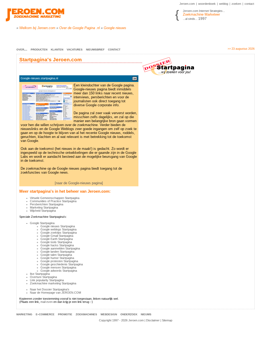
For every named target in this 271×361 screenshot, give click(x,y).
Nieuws (146, 314)
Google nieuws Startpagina (57, 226)
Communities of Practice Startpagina (53, 201)
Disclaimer (153, 320)
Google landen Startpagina (57, 251)
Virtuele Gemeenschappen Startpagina (54, 198)
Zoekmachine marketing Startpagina (53, 283)
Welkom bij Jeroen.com (37, 28)
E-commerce (45, 314)
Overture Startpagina (43, 277)
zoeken (236, 3)
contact (249, 3)
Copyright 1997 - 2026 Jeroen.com (121, 320)
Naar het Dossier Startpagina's (49, 289)
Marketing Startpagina (44, 207)
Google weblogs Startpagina (58, 229)
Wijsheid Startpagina (43, 210)
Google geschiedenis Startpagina (61, 264)
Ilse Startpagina (40, 273)
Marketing (24, 314)
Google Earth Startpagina (56, 238)
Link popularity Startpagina (47, 280)
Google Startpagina (42, 223)
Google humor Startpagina (57, 258)
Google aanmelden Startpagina (60, 248)
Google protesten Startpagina (59, 261)
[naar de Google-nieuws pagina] (79, 183)
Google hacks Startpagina (57, 245)
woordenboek (207, 3)
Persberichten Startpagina (46, 204)
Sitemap (167, 320)
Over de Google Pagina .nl (79, 28)
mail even (46, 301)
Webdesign (109, 314)
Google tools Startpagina (56, 242)
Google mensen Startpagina (58, 267)
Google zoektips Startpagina (58, 232)
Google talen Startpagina (56, 254)
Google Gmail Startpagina (56, 235)
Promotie (65, 314)
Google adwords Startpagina (58, 270)
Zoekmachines (86, 314)
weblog (223, 3)
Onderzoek (128, 314)
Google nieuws (115, 28)
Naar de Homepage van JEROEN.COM (55, 292)
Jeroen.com (187, 3)
